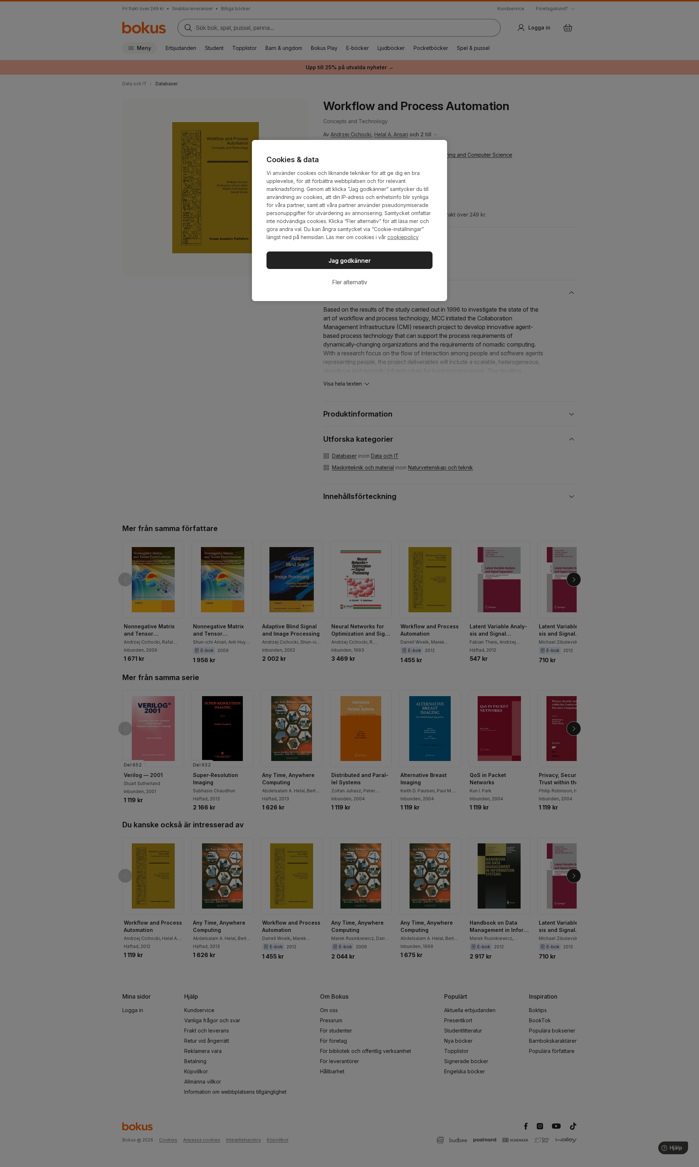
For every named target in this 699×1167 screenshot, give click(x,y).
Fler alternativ (349, 282)
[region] (349, 220)
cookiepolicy (403, 237)
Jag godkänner (349, 260)
